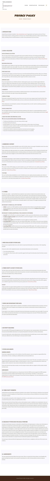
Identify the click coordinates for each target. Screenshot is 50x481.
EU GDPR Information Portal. (8, 376)
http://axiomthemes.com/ (22, 34)
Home (20, 19)
